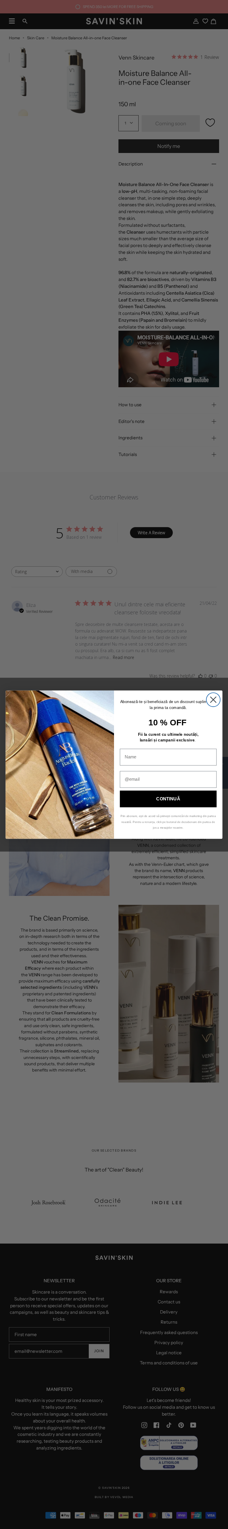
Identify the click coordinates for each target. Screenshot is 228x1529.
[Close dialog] (213, 700)
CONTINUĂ (168, 798)
